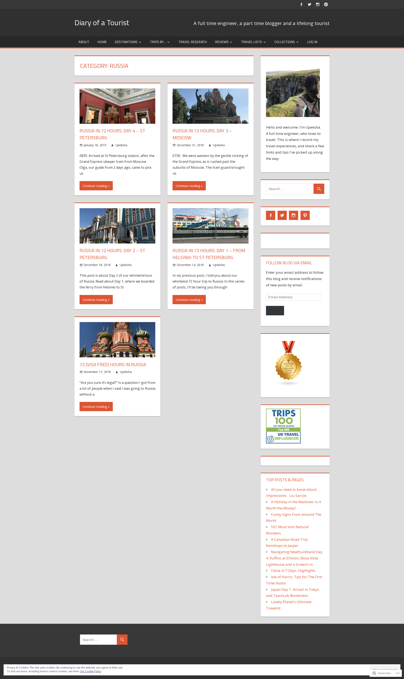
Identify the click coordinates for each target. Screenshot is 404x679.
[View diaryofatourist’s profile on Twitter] (282, 215)
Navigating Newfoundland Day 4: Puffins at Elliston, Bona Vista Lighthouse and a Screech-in (294, 558)
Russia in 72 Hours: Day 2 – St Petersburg (112, 254)
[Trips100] (283, 442)
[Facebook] (301, 4)
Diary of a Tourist (101, 22)
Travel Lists (251, 41)
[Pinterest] (326, 4)
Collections (284, 41)
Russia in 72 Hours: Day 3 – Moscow (202, 134)
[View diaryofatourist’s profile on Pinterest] (305, 215)
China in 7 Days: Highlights (293, 570)
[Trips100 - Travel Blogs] (283, 430)
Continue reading (95, 186)
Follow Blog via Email (289, 262)
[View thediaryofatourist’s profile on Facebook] (270, 215)
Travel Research (192, 41)
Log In (312, 41)
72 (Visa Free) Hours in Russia (113, 364)
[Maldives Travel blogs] (288, 385)
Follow (275, 310)
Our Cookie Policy (90, 671)
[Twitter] (309, 4)
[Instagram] (317, 4)
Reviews (222, 41)
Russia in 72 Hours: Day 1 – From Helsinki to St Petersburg (209, 254)
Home (102, 41)
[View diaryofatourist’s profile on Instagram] (293, 215)
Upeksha (121, 145)
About (83, 41)
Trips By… (158, 41)
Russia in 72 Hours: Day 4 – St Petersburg (112, 134)
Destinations (126, 41)
